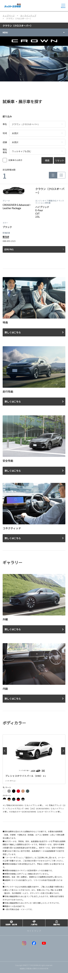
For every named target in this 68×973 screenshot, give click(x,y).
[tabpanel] (34, 58)
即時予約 (9, 249)
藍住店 (6, 236)
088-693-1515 (9, 241)
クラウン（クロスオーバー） (18, 25)
